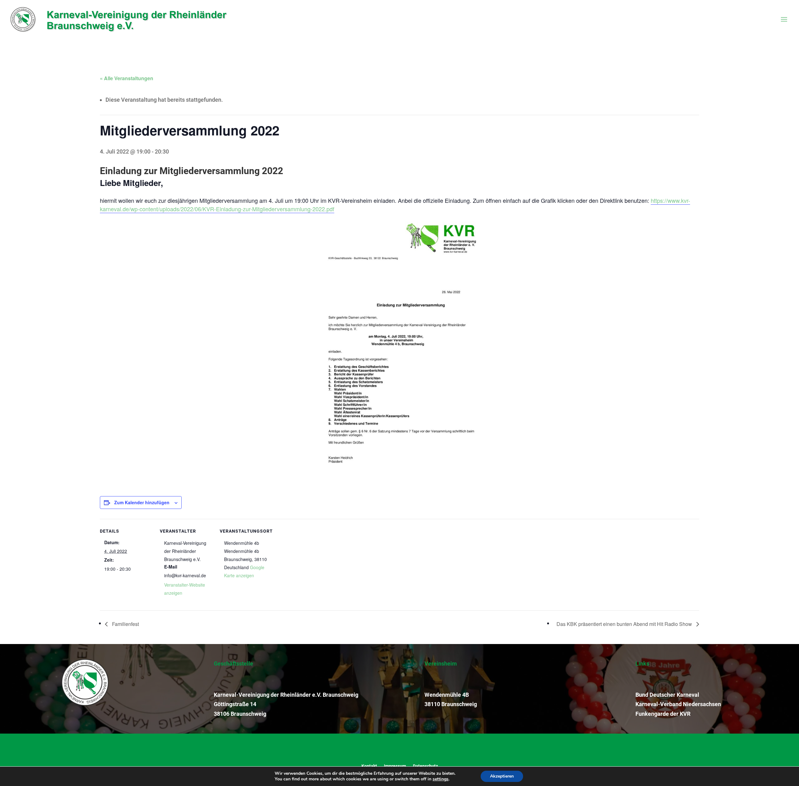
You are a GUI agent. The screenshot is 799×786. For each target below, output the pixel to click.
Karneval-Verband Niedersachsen (678, 704)
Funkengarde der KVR (662, 713)
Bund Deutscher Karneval (667, 694)
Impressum (395, 766)
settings (441, 779)
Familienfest (125, 623)
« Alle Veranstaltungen (126, 78)
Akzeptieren (502, 776)
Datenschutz (425, 766)
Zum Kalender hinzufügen (141, 502)
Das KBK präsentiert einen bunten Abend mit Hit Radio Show (624, 623)
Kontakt (369, 766)
